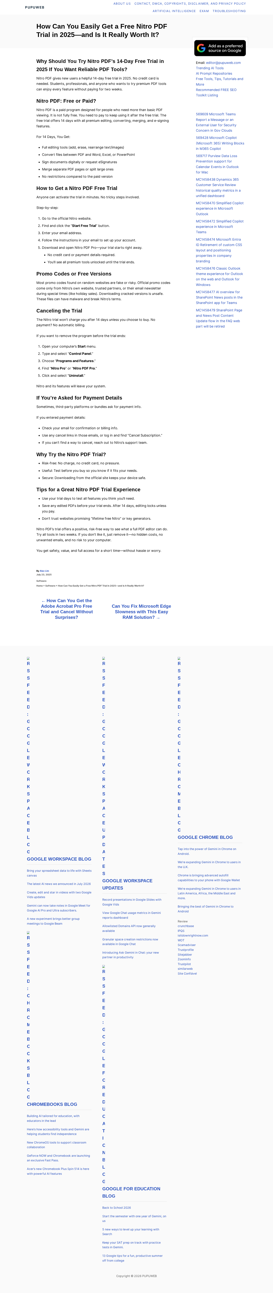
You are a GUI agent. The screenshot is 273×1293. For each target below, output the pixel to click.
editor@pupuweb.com (223, 63)
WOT (181, 940)
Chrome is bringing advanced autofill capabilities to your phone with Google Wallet (209, 878)
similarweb (185, 968)
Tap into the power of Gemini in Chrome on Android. (207, 851)
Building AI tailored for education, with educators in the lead (53, 1118)
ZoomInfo (184, 959)
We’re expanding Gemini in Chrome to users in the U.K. (209, 864)
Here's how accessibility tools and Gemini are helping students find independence (58, 1132)
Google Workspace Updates (127, 884)
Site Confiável (187, 973)
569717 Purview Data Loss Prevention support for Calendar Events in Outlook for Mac (217, 164)
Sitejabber (185, 954)
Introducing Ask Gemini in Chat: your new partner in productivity (130, 955)
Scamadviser (187, 945)
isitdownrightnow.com (193, 935)
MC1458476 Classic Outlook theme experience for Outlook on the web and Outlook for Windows (219, 276)
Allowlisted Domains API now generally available (129, 928)
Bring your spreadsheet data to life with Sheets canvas (59, 873)
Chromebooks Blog (52, 1104)
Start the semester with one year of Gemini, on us (134, 1218)
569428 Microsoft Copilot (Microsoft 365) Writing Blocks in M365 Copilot (220, 143)
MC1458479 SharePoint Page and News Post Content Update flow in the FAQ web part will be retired (219, 318)
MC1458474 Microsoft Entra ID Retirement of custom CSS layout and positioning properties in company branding (219, 250)
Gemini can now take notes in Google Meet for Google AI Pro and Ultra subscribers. (58, 908)
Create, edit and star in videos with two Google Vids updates (59, 895)
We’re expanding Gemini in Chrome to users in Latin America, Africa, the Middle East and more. (209, 893)
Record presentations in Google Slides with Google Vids (131, 902)
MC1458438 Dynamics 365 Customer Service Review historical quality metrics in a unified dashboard (218, 187)
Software (41, 580)
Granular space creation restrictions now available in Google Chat (130, 942)
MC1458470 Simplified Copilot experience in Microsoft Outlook (220, 208)
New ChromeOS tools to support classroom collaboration (56, 1145)
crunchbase (186, 926)
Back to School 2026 (116, 1207)
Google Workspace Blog (59, 859)
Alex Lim (44, 570)
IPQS (181, 931)
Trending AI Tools (210, 68)
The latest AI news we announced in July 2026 (59, 884)
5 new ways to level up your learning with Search (130, 1232)
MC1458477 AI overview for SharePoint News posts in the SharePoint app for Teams (219, 297)
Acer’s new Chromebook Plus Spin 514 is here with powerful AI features (58, 1171)
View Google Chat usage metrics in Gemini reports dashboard (131, 915)
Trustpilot (184, 964)
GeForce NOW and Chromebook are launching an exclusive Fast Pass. (58, 1158)
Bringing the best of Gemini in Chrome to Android (205, 909)
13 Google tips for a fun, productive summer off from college (132, 1258)
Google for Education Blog (131, 1192)
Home (39, 585)
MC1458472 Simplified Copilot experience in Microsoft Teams (220, 226)
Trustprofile (186, 950)
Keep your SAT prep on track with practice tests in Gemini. (131, 1245)
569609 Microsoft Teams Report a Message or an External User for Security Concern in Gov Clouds (216, 122)
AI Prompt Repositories (214, 73)
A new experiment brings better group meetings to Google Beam (53, 921)
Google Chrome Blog (205, 837)
